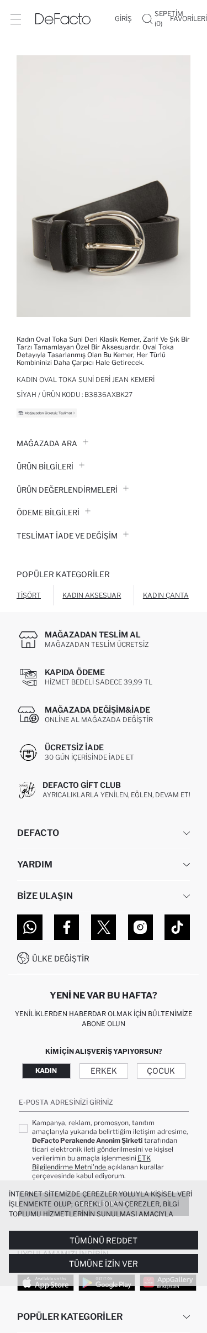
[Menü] (15, 18)
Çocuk (161, 1070)
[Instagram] (140, 927)
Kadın (46, 1071)
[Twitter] (103, 927)
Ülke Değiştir (60, 958)
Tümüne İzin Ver (103, 1263)
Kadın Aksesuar (91, 595)
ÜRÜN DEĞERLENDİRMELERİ (67, 489)
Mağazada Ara (47, 443)
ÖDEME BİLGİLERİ (48, 512)
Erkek (104, 1070)
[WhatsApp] (30, 927)
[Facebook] (66, 927)
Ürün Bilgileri (45, 466)
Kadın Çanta (166, 595)
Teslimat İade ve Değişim (67, 535)
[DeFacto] (63, 18)
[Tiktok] (177, 927)
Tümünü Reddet (103, 1240)
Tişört (29, 595)
